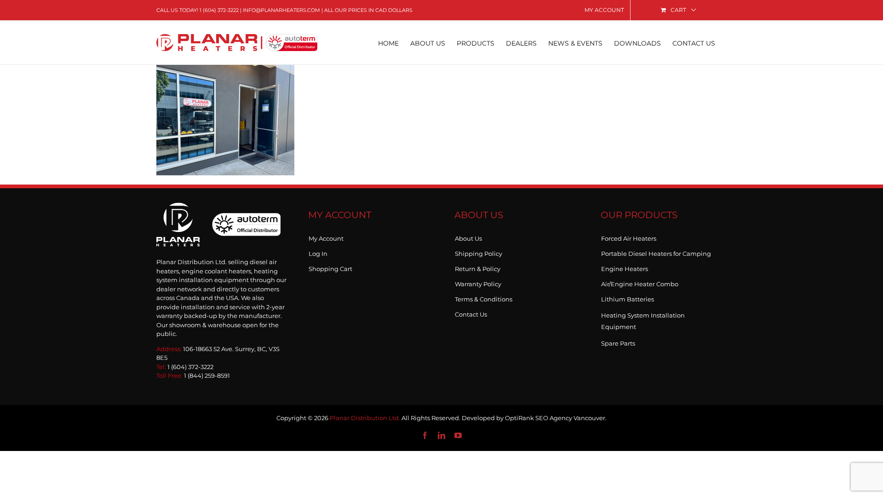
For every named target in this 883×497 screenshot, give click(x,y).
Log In (318, 252)
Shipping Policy (478, 252)
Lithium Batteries (627, 297)
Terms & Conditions (483, 297)
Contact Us (471, 312)
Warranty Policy (478, 282)
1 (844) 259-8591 (207, 375)
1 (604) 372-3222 (219, 10)
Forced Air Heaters (628, 236)
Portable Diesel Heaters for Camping (656, 252)
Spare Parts (618, 341)
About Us (468, 236)
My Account (326, 236)
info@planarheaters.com (281, 10)
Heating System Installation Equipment (643, 321)
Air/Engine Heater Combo (639, 282)
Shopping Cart (330, 267)
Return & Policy (477, 267)
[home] (218, 212)
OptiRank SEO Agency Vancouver (555, 418)
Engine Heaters (624, 267)
